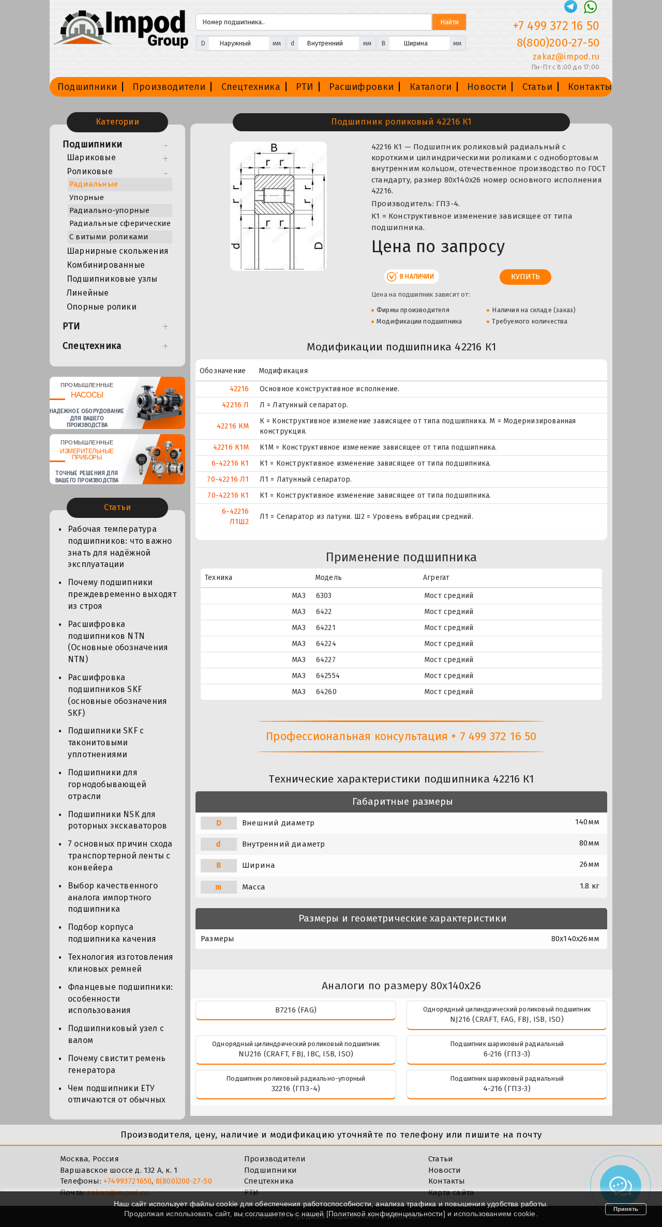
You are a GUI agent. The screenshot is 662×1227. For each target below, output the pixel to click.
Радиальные (93, 184)
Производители (169, 87)
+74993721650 (127, 1181)
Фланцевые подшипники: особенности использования (120, 999)
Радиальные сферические (120, 223)
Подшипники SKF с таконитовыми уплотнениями (106, 742)
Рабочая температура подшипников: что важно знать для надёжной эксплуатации (120, 547)
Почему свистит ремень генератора (117, 1064)
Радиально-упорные (109, 210)
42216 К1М (231, 447)
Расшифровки (361, 87)
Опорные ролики (102, 307)
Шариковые (91, 157)
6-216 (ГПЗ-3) (507, 1054)
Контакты (590, 87)
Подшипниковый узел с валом (116, 1034)
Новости (486, 87)
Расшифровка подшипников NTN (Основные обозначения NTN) (118, 642)
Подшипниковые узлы (112, 279)
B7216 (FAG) (296, 1010)
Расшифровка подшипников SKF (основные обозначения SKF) (117, 695)
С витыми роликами (108, 236)
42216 (239, 389)
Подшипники (87, 87)
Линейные (88, 293)
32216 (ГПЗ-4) (296, 1088)
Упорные (86, 197)
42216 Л (235, 405)
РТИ (305, 87)
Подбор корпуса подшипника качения (112, 933)
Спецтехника (250, 87)
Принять (625, 1209)
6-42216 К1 (230, 463)
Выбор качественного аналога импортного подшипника (113, 897)
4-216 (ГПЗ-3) (507, 1088)
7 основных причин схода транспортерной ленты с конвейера (120, 855)
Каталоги (431, 87)
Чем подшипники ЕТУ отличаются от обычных (117, 1094)
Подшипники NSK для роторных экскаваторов (117, 820)
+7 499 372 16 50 (556, 26)
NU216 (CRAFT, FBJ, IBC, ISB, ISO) (296, 1054)
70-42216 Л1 (228, 479)
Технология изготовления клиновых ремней (121, 963)
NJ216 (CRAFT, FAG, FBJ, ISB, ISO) (507, 1019)
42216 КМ (233, 426)
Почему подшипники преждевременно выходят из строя (122, 594)
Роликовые (90, 171)
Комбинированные (106, 265)
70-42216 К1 (228, 495)
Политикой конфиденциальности (385, 1213)
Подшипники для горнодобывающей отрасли (107, 784)
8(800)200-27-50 (558, 43)
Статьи (537, 87)
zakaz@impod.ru (566, 57)
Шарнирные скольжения (118, 251)
